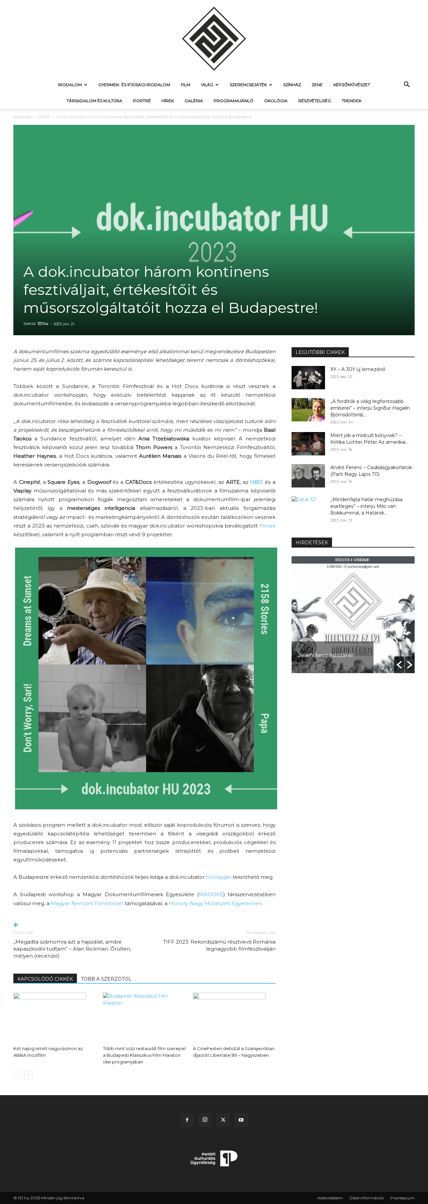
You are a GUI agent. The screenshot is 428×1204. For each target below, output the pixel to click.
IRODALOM (70, 84)
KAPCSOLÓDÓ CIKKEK (45, 979)
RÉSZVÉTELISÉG (314, 100)
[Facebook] (187, 1120)
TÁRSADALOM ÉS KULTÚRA (94, 100)
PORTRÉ (142, 100)
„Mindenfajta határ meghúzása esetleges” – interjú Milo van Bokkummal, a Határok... (366, 506)
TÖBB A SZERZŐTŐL (106, 979)
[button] (407, 85)
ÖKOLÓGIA (276, 100)
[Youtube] (241, 1120)
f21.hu (43, 323)
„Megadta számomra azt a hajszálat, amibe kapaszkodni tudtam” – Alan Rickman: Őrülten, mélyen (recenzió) (72, 949)
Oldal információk (366, 1197)
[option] (353, 614)
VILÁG (207, 84)
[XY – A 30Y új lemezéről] (308, 377)
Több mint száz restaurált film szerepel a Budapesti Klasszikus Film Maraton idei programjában (144, 1055)
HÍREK (168, 100)
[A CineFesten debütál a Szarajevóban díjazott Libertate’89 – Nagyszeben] (234, 1018)
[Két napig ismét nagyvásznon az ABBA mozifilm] (54, 1018)
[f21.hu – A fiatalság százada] (214, 38)
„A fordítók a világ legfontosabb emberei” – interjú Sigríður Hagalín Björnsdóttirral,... (370, 408)
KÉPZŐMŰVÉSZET (351, 84)
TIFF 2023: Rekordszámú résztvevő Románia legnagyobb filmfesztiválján (219, 945)
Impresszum (402, 1197)
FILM (185, 84)
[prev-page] (17, 1075)
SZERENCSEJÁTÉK (248, 84)
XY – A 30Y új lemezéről (357, 369)
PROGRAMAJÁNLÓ (233, 100)
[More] (144, 925)
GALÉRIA (194, 100)
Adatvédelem (330, 1197)
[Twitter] (223, 1120)
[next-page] (28, 1075)
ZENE (317, 84)
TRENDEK (351, 100)
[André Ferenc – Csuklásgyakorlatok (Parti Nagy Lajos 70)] (308, 475)
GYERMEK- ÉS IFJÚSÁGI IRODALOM (134, 84)
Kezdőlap (22, 116)
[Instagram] (205, 1120)
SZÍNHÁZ (292, 84)
